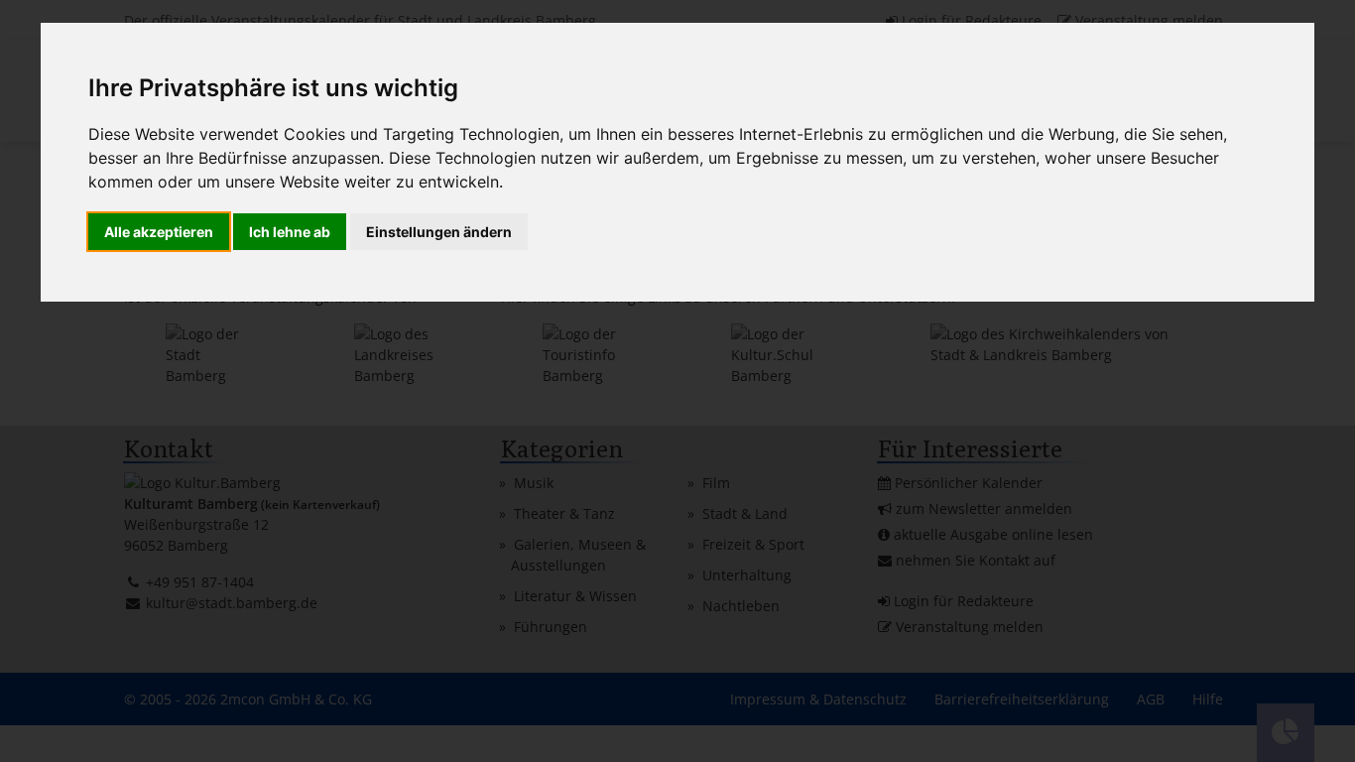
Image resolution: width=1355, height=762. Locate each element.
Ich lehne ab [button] (289, 231)
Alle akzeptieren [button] (158, 231)
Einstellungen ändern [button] (439, 231)
